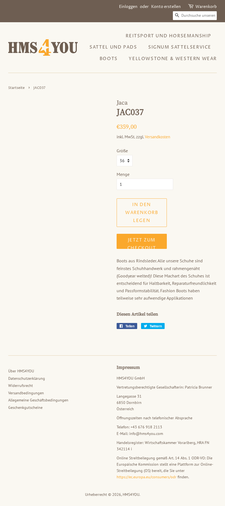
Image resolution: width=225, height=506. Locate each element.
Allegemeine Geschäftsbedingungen (38, 400)
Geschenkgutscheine (25, 407)
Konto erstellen (166, 6)
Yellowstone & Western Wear (173, 59)
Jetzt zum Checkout (141, 243)
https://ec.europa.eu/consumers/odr (146, 476)
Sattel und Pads (113, 47)
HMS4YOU (131, 494)
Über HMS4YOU (21, 371)
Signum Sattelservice (179, 47)
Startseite (16, 88)
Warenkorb (206, 6)
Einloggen (128, 6)
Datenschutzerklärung (26, 378)
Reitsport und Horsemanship (168, 36)
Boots (109, 59)
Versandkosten (157, 136)
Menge (123, 174)
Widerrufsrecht (20, 385)
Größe (122, 150)
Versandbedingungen (26, 392)
